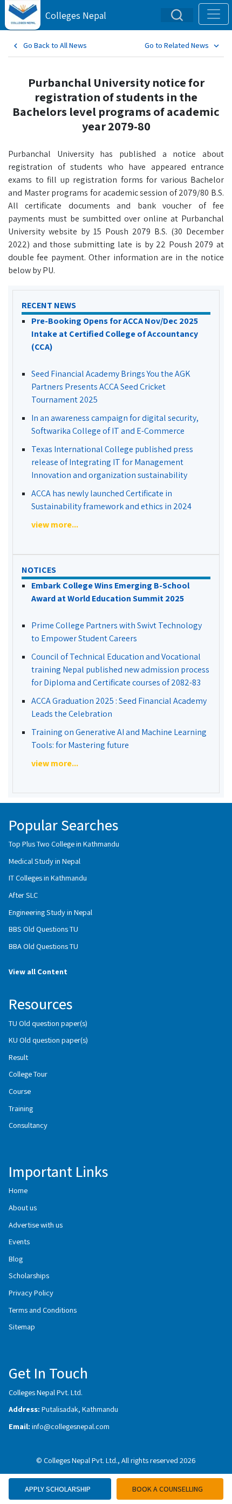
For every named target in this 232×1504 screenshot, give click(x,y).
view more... (54, 524)
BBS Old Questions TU (43, 929)
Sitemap (22, 1326)
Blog (16, 1258)
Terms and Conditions (43, 1310)
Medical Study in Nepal (44, 861)
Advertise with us (36, 1224)
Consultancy (28, 1125)
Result (18, 1057)
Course (20, 1091)
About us (23, 1207)
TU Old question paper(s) (48, 1023)
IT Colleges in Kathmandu (48, 877)
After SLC (23, 895)
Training (21, 1108)
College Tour (28, 1074)
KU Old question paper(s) (48, 1040)
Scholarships (29, 1275)
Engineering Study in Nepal (50, 912)
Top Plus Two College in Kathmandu (64, 843)
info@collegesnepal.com (71, 1426)
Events (19, 1241)
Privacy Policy (31, 1292)
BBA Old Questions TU (43, 946)
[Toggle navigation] (214, 14)
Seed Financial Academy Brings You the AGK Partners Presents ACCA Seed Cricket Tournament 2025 (110, 386)
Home (18, 1190)
